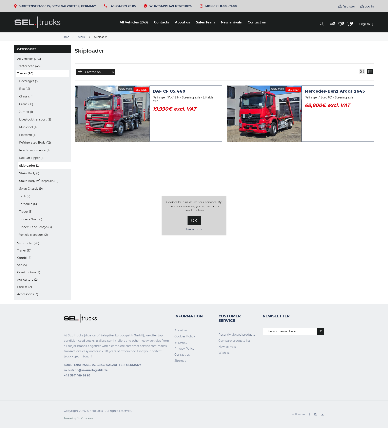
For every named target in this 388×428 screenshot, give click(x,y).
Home (65, 36)
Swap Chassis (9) (31, 188)
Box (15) (24, 89)
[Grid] (362, 71)
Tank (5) (24, 196)
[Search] (321, 24)
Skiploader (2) (29, 165)
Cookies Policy (184, 336)
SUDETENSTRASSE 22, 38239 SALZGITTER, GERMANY (57, 6)
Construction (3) (28, 272)
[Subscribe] (320, 331)
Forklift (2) (24, 287)
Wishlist (224, 353)
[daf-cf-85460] (112, 114)
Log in (369, 6)
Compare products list (234, 340)
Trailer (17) (24, 250)
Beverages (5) (29, 81)
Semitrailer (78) (28, 243)
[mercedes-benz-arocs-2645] (264, 114)
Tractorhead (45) (29, 66)
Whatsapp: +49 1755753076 (170, 6)
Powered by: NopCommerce (78, 418)
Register (348, 6)
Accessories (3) (27, 294)
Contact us (257, 22)
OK (194, 220)
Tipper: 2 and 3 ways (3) (35, 227)
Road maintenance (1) (34, 150)
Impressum (182, 342)
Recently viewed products (236, 334)
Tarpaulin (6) (28, 204)
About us (182, 22)
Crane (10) (26, 104)
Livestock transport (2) (35, 119)
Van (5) (22, 265)
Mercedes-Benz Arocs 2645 (335, 91)
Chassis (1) (26, 96)
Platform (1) (27, 135)
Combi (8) (24, 258)
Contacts (161, 22)
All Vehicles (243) (134, 22)
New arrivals (231, 22)
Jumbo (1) (26, 112)
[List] (370, 71)
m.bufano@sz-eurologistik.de (86, 370)
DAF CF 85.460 (169, 91)
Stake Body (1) (29, 173)
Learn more (194, 229)
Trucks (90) (25, 73)
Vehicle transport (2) (33, 235)
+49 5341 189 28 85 (122, 6)
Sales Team (205, 22)
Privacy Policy (184, 348)
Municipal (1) (28, 127)
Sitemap (180, 360)
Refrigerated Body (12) (35, 142)
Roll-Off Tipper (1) (31, 158)
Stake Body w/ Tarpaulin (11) (38, 181)
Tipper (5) (26, 211)
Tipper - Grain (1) (30, 219)
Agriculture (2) (27, 279)
